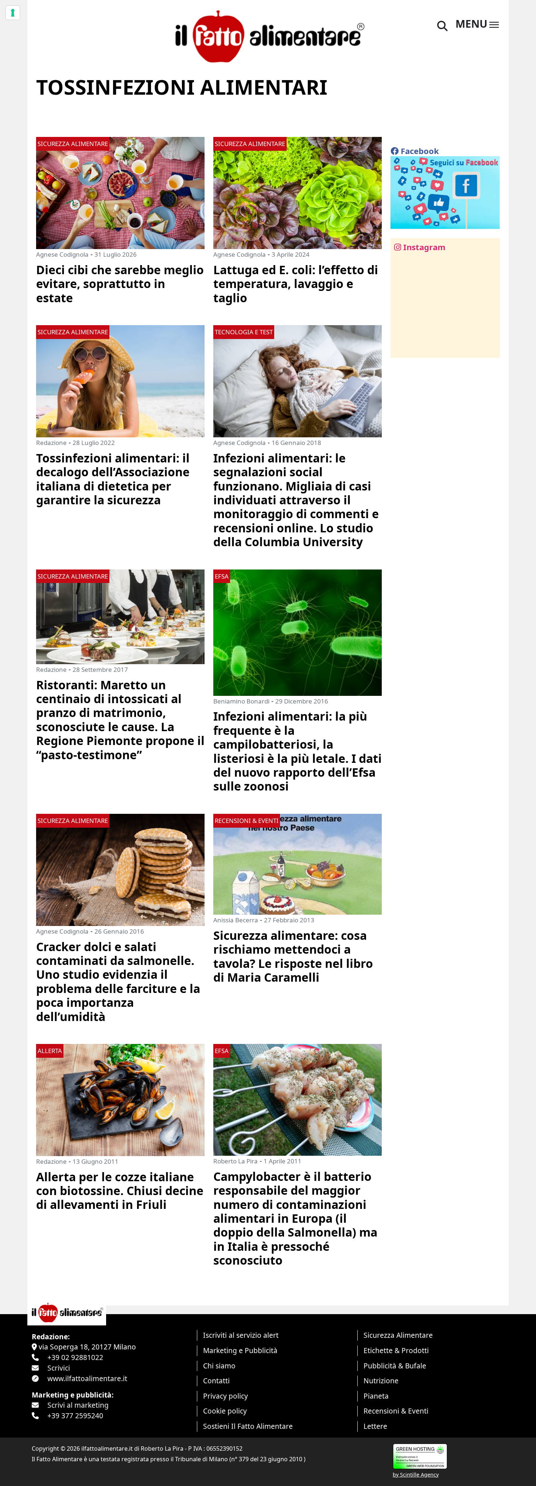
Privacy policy (225, 1396)
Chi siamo (219, 1366)
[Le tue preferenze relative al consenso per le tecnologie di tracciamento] (13, 13)
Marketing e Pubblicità (240, 1350)
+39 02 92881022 (75, 1357)
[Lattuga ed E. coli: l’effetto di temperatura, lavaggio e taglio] (297, 192)
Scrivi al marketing (78, 1405)
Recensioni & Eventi (396, 1411)
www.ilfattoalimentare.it (87, 1378)
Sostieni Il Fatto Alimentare (248, 1426)
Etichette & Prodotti (396, 1350)
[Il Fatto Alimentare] (268, 35)
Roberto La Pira (235, 1161)
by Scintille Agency (416, 1474)
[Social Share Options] (401, 348)
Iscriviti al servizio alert (241, 1335)
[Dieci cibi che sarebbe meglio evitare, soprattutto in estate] (120, 192)
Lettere (375, 1426)
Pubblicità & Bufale (395, 1366)
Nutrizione (381, 1381)
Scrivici (58, 1368)
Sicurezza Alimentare (398, 1335)
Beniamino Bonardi (241, 701)
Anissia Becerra (235, 920)
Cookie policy (225, 1411)
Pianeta (376, 1396)
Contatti (216, 1381)
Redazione (51, 442)
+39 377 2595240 (75, 1415)
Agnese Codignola (62, 254)
